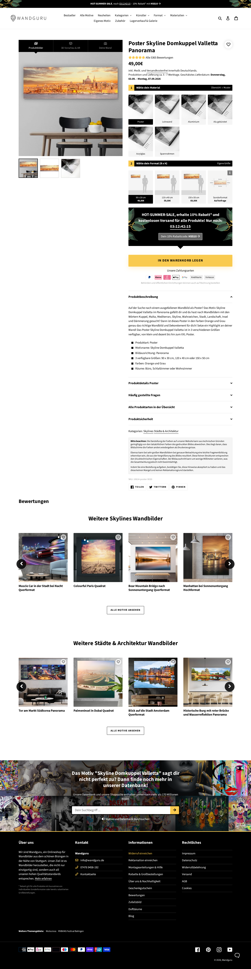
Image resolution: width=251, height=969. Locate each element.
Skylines (148, 431)
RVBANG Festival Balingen (71, 931)
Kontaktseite (88, 874)
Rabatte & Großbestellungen (145, 874)
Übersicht (216, 87)
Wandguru (227, 960)
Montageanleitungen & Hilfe (145, 867)
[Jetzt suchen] (174, 810)
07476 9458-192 (89, 867)
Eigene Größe (223, 163)
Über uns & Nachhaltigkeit (144, 881)
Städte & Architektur (166, 431)
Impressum (188, 853)
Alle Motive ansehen (126, 610)
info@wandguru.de (92, 860)
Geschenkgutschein (140, 888)
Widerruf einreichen (140, 853)
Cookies (187, 888)
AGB (184, 881)
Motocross (51, 931)
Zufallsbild (134, 902)
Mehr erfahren (43, 879)
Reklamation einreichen (142, 860)
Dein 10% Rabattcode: (179, 236)
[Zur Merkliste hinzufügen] (228, 44)
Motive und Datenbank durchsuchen (127, 819)
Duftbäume (135, 909)
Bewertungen (136, 895)
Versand (187, 874)
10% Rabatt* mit (145, 3)
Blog (131, 916)
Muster (227, 87)
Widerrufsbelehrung (194, 867)
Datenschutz (189, 860)
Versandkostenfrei (157, 71)
